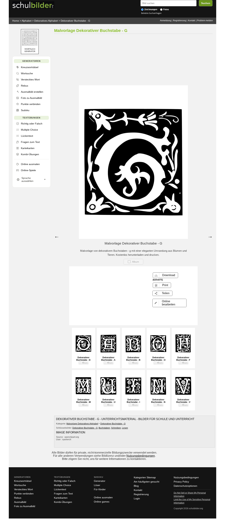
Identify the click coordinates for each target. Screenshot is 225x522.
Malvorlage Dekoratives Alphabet (82, 423)
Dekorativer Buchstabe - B (133, 358)
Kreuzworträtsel (22, 481)
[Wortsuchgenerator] (30, 53)
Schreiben (116, 428)
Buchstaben (104, 428)
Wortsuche (20, 485)
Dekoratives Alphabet (46, 20)
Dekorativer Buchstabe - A (108, 358)
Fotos (166, 9)
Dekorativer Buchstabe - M (83, 400)
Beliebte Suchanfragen (151, 13)
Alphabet (26, 20)
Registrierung (179, 20)
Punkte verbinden (24, 493)
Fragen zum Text (63, 493)
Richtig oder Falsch (64, 481)
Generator (99, 481)
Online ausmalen (103, 497)
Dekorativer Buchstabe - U (108, 400)
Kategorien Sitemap (145, 477)
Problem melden (205, 20)
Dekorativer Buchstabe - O (158, 358)
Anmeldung (165, 20)
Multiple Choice (62, 485)
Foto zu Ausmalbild (24, 506)
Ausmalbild (20, 502)
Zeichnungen (150, 9)
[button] (169, 303)
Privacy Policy (181, 481)
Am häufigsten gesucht (146, 481)
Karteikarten (61, 497)
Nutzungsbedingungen (140, 455)
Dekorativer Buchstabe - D (83, 358)
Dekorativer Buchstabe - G (75, 20)
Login (137, 498)
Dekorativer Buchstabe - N (158, 400)
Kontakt (191, 20)
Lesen (125, 428)
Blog (136, 485)
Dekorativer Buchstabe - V (183, 400)
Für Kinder (100, 489)
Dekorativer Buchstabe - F (183, 358)
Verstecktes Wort (23, 489)
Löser (97, 485)
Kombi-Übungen (63, 502)
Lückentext (60, 489)
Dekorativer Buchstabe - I (133, 400)
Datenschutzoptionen (185, 485)
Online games (101, 501)
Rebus (17, 497)
